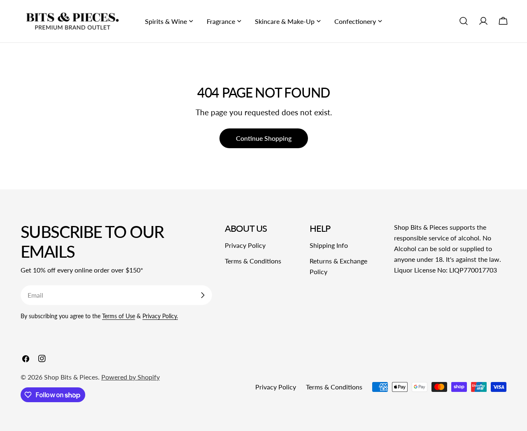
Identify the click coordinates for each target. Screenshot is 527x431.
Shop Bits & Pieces (71, 377)
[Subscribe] (202, 295)
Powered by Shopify (130, 377)
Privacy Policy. (160, 315)
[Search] (463, 21)
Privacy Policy (245, 245)
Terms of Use (118, 315)
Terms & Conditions (253, 261)
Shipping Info (329, 245)
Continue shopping (263, 138)
